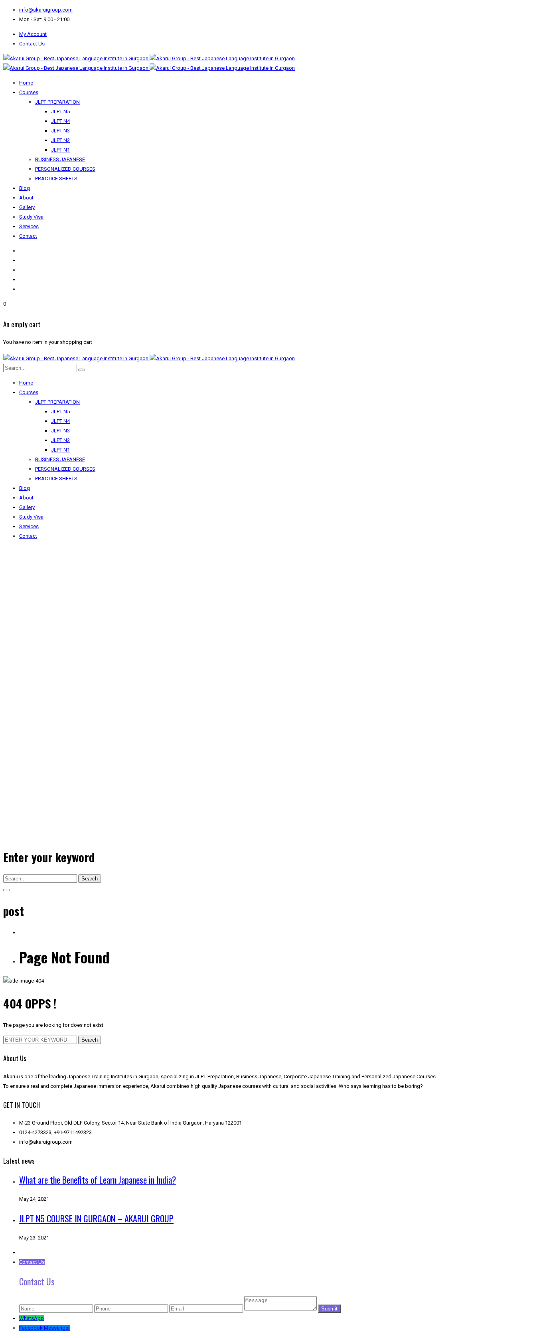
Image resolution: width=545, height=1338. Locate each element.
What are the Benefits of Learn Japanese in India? (97, 1179)
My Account (33, 34)
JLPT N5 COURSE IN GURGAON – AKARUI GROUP (96, 1218)
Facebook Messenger (44, 1328)
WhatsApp (31, 1318)
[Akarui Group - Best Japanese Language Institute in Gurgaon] (149, 58)
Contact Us (32, 44)
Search (89, 879)
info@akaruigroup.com (46, 10)
